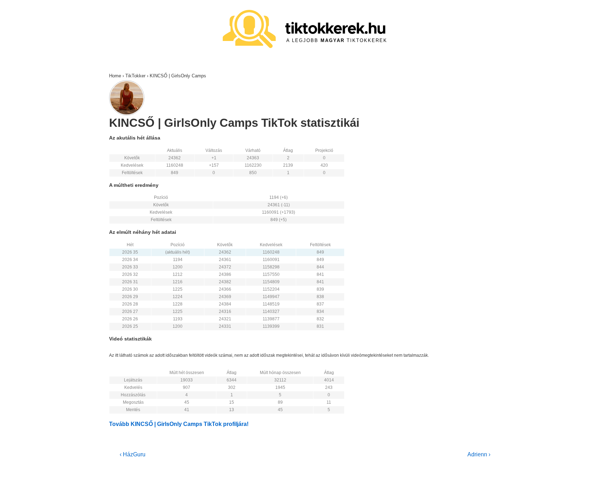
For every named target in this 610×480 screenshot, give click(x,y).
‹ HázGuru (132, 454)
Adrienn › (478, 454)
